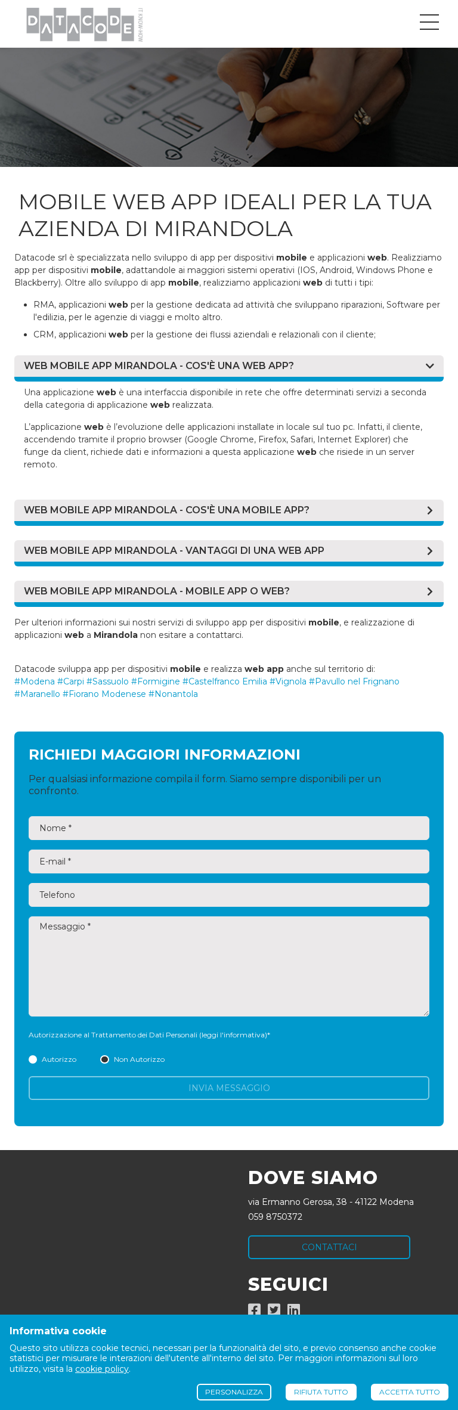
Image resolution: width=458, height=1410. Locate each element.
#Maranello (37, 694)
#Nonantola (173, 694)
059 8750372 (275, 1216)
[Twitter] (274, 1312)
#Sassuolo (107, 681)
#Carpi (70, 681)
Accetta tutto (409, 1391)
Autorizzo (59, 1059)
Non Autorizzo (139, 1059)
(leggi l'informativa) (233, 1034)
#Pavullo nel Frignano (354, 681)
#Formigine (155, 681)
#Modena (34, 681)
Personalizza (234, 1391)
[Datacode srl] (79, 24)
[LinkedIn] (293, 1312)
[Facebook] (254, 1312)
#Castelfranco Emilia (224, 681)
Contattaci (329, 1247)
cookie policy (102, 1368)
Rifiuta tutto (321, 1391)
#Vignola (288, 681)
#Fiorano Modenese (104, 694)
